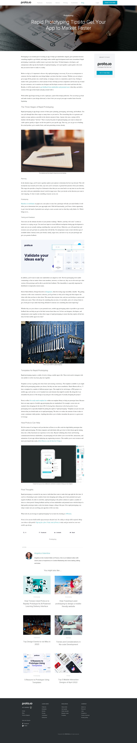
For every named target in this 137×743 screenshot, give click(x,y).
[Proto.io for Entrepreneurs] (52, 256)
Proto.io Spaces (26, 715)
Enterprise (44, 717)
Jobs (82, 711)
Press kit (83, 709)
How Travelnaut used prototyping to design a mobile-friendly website (68, 603)
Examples (49, 2)
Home (23, 711)
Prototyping (52, 539)
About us (83, 707)
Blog (82, 2)
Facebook (26, 723)
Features (39, 2)
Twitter (25, 725)
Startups (68, 637)
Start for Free (110, 2)
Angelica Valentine (42, 553)
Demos (58, 2)
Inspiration (37, 637)
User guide (64, 709)
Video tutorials (65, 711)
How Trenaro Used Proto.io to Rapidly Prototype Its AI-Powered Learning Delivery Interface (37, 603)
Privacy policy (84, 717)
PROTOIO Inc (68, 734)
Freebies (64, 715)
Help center (64, 707)
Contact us (83, 713)
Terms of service (85, 715)
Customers (74, 2)
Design (68, 675)
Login (97, 2)
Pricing (65, 2)
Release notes (65, 713)
